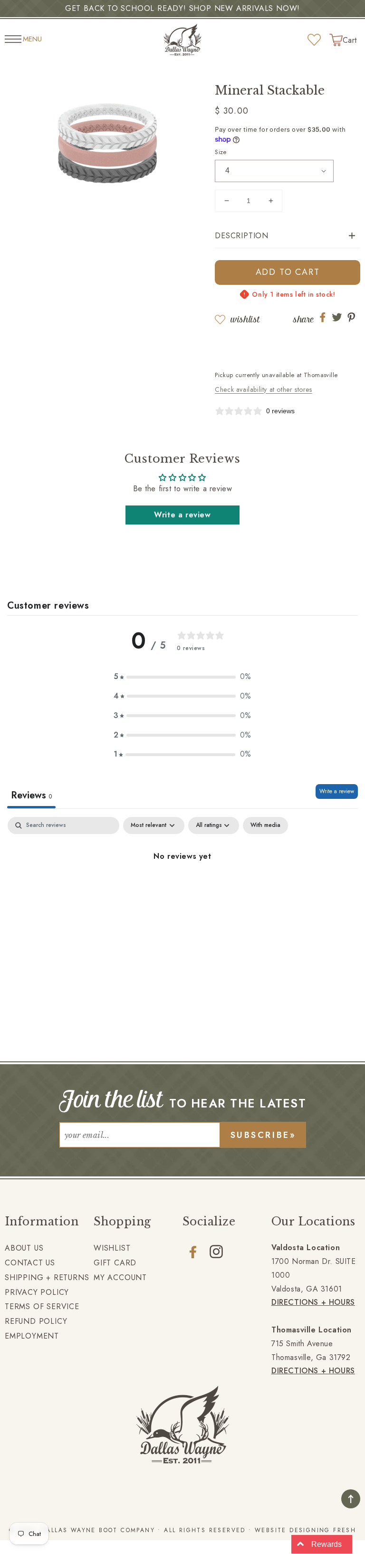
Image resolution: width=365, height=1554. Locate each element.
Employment (32, 1336)
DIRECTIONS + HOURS (313, 1302)
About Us (24, 1248)
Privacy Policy (37, 1292)
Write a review (182, 514)
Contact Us (30, 1262)
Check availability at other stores (263, 389)
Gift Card (115, 1262)
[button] (287, 236)
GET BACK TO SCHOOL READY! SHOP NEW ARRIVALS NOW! (182, 8)
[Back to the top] (350, 1498)
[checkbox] (265, 825)
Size (221, 151)
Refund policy (36, 1321)
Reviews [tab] (31, 795)
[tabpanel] (182, 888)
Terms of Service (42, 1306)
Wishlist (245, 319)
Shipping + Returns (47, 1277)
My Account (120, 1277)
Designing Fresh (322, 1530)
